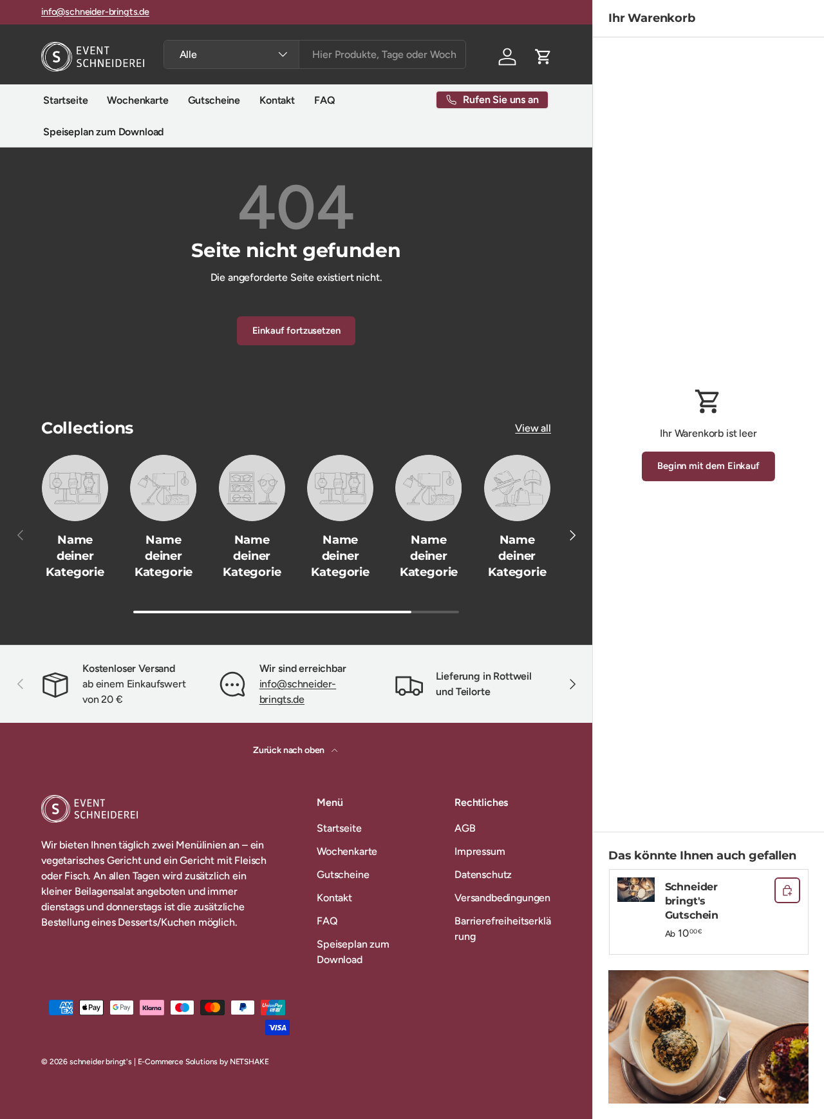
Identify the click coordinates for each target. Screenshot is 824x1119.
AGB (465, 828)
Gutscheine (214, 100)
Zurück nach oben (289, 750)
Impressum (479, 851)
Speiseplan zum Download (103, 132)
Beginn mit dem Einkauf (708, 466)
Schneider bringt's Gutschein (692, 901)
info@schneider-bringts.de (95, 11)
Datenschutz (483, 874)
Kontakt (277, 100)
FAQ (324, 100)
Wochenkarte (137, 100)
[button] (543, 57)
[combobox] (315, 54)
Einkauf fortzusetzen (296, 330)
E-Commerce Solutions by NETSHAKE (203, 1061)
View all (533, 428)
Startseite (65, 100)
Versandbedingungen (502, 898)
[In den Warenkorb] (787, 890)
